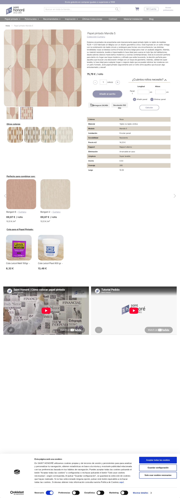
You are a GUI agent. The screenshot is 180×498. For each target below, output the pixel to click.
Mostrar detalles (140, 493)
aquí (121, 482)
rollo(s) (110, 82)
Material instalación (133, 19)
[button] (9, 68)
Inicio (8, 26)
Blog (151, 19)
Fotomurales (31, 19)
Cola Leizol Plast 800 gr (49, 263)
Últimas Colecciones (92, 19)
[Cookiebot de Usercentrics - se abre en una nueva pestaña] (17, 493)
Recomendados (50, 19)
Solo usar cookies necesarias (158, 475)
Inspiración (70, 19)
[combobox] (82, 9)
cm (151, 92)
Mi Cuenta (151, 9)
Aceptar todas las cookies (158, 460)
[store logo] (16, 10)
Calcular (149, 107)
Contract (113, 19)
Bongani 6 (11, 212)
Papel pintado (11, 19)
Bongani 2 (45, 212)
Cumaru (22, 212)
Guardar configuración (158, 468)
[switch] (76, 493)
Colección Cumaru (96, 36)
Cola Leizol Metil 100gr (17, 263)
